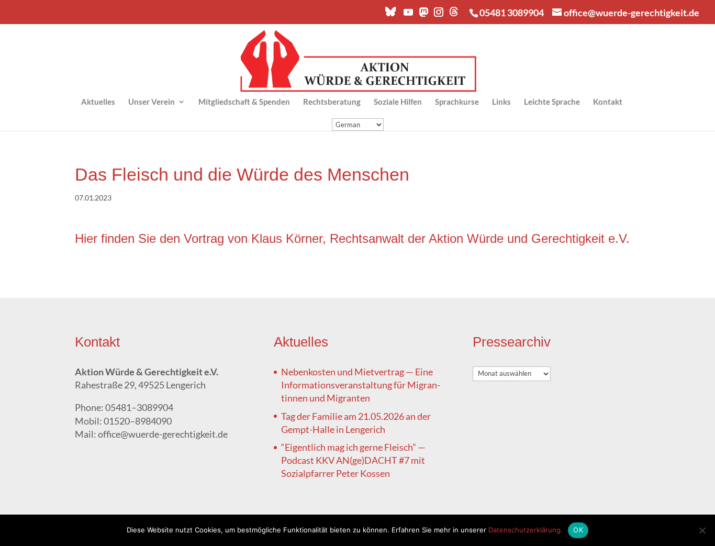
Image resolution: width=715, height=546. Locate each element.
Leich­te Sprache (552, 102)
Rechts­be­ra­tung (332, 102)
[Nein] (702, 530)
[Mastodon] (423, 15)
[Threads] (454, 14)
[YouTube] (408, 15)
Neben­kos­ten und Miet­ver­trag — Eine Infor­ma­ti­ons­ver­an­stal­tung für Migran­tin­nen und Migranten (360, 385)
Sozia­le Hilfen (398, 102)
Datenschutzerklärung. (525, 530)
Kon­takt (607, 102)
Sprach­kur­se (457, 102)
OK (578, 530)
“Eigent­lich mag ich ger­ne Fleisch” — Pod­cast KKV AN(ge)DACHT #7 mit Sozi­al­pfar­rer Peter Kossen (353, 460)
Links (501, 102)
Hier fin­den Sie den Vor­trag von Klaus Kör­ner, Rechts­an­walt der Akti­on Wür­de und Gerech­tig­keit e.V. (352, 238)
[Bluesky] (390, 14)
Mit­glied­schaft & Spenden (244, 102)
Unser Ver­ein (151, 102)
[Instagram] (438, 15)
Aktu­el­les (98, 102)
